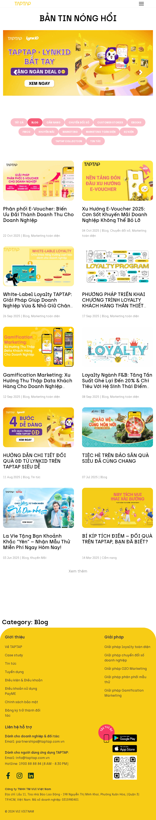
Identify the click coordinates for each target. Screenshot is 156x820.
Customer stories (110, 122)
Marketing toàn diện (101, 131)
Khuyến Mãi (46, 131)
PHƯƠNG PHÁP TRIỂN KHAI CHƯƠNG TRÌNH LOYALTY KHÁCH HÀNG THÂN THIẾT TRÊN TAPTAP (113, 302)
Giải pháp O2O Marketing (125, 668)
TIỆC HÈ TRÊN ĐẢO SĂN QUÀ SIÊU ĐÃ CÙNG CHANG (115, 457)
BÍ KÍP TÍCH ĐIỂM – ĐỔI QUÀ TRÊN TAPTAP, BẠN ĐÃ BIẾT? (117, 538)
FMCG (26, 131)
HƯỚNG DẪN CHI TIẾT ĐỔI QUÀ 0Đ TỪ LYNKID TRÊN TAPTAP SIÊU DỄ (34, 460)
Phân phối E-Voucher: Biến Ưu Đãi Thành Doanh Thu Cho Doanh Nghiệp (38, 214)
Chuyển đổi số (79, 122)
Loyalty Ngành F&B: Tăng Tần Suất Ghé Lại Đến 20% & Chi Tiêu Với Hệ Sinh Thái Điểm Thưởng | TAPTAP (117, 383)
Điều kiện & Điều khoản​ (23, 680)
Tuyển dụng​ (14, 671)
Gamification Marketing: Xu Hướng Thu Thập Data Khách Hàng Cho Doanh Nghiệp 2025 (37, 383)
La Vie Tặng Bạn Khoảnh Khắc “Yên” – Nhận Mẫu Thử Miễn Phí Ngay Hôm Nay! (36, 541)
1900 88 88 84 (30, 763)
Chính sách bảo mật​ (21, 701)
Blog (34, 122)
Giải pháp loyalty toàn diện (127, 646)
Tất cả (19, 122)
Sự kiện (129, 131)
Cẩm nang (54, 122)
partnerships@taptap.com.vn (40, 741)
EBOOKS (136, 122)
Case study (14, 655)
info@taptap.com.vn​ (33, 757)
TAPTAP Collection (68, 141)
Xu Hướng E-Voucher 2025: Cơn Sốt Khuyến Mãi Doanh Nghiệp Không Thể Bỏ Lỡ (114, 214)
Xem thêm (78, 570)
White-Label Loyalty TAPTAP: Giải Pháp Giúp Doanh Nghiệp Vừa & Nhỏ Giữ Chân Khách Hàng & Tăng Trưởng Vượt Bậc (37, 305)
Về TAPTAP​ (13, 646)
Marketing (70, 131)
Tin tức (95, 141)
